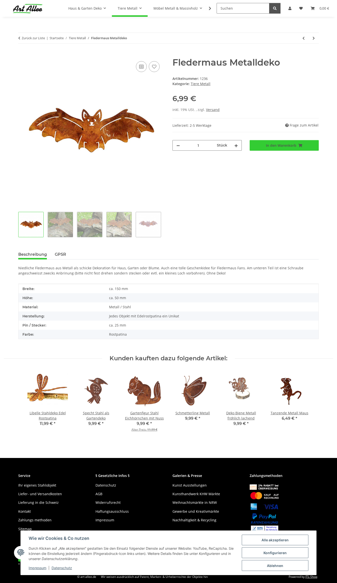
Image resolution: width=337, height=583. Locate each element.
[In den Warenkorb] (22, 54)
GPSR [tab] (60, 254)
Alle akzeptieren (275, 540)
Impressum (37, 568)
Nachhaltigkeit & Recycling (194, 520)
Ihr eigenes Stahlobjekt (37, 485)
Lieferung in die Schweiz (38, 502)
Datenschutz (62, 568)
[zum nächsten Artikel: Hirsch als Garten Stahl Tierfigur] (314, 38)
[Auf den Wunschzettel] (154, 66)
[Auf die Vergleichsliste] (141, 66)
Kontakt (24, 511)
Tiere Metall (200, 83)
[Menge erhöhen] (236, 145)
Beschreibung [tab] (32, 254)
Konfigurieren (275, 553)
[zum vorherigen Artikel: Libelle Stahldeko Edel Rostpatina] (304, 38)
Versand (213, 109)
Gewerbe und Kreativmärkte (195, 511)
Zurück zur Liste (33, 38)
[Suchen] (275, 8)
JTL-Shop (311, 577)
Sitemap (25, 529)
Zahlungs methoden (35, 520)
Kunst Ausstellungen (189, 485)
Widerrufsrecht (108, 502)
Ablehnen (275, 566)
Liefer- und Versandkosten (40, 494)
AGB (98, 494)
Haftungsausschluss (112, 511)
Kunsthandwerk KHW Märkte (196, 494)
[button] (207, 8)
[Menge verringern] (178, 145)
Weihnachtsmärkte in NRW (194, 502)
